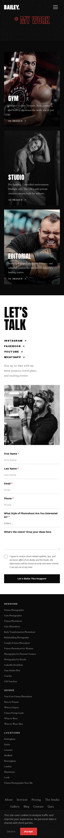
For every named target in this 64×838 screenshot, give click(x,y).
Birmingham (10, 761)
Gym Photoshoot (12, 626)
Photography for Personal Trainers (20, 654)
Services (22, 800)
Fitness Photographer (14, 610)
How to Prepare (11, 702)
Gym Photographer (13, 615)
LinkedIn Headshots (13, 665)
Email (8, 483)
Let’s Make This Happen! (32, 578)
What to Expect (11, 707)
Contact (38, 807)
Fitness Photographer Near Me (18, 782)
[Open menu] (55, 7)
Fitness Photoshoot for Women (18, 648)
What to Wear (11, 718)
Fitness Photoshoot (13, 621)
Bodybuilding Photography (16, 637)
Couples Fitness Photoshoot (17, 643)
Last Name (11, 468)
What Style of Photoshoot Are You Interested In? (31, 515)
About (9, 800)
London (7, 766)
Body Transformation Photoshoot (19, 632)
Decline (11, 831)
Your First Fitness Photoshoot (18, 696)
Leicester (8, 750)
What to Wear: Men (13, 724)
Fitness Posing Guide (14, 713)
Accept (28, 831)
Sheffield (8, 755)
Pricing (36, 800)
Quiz (51, 807)
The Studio (52, 800)
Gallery (14, 807)
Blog (26, 807)
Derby (7, 744)
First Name (11, 453)
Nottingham (9, 739)
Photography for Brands (15, 659)
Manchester (9, 772)
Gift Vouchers (10, 681)
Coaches (8, 675)
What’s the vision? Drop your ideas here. (28, 531)
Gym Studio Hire (12, 670)
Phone (9, 498)
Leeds (7, 777)
